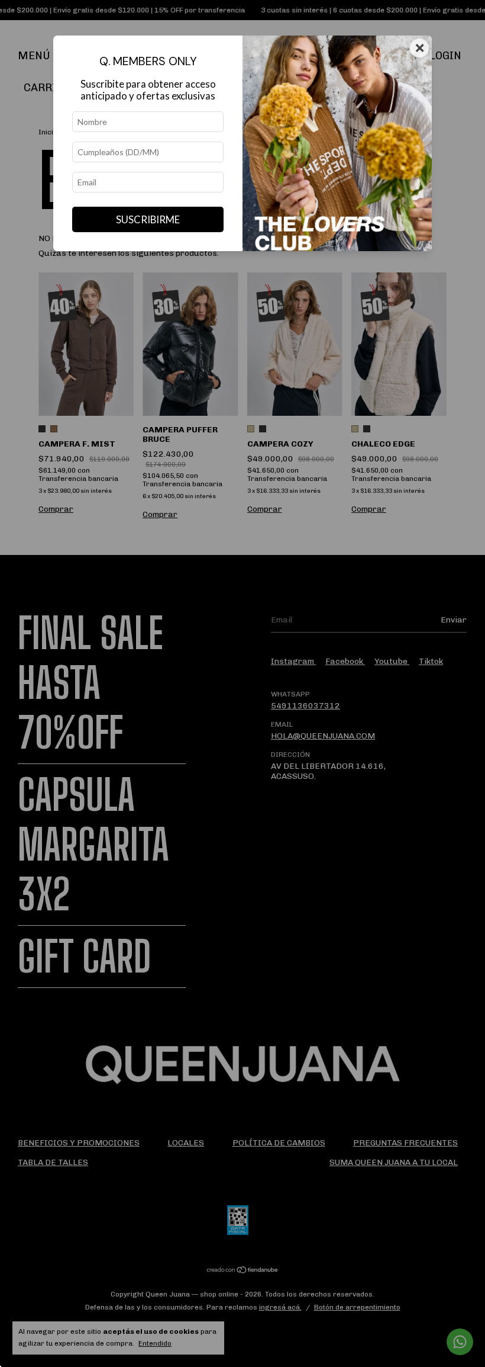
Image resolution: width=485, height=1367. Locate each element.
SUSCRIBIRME (148, 219)
